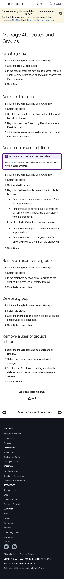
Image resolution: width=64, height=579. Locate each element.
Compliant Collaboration (14, 480)
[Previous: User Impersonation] (4, 410)
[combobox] (55, 4)
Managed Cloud (11, 462)
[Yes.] (30, 398)
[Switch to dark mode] (24, 4)
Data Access (9, 438)
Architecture (9, 452)
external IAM (16, 163)
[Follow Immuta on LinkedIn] (14, 547)
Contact (7, 542)
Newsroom (9, 537)
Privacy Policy (10, 554)
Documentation (10, 499)
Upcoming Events (11, 532)
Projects (7, 443)
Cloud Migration (11, 471)
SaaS (15, 20)
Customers (8, 523)
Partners (7, 528)
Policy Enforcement (12, 433)
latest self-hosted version (39, 20)
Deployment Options (13, 457)
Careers (7, 518)
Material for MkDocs (35, 568)
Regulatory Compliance (14, 476)
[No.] (34, 398)
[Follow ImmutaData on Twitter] (6, 547)
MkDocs (17, 568)
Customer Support (12, 504)
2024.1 (40, 4)
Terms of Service (27, 554)
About (6, 513)
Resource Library (11, 490)
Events (6, 495)
